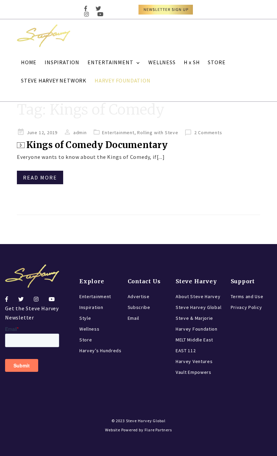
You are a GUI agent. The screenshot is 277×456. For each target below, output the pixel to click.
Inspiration (91, 307)
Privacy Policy (246, 307)
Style (85, 318)
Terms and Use (247, 296)
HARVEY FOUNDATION (123, 80)
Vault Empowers (193, 372)
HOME (28, 62)
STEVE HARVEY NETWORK (53, 80)
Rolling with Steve (157, 132)
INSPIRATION (62, 62)
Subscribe (139, 307)
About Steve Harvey (198, 296)
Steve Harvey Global (198, 307)
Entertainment (118, 132)
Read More (40, 177)
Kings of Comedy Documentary (97, 144)
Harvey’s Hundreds (100, 350)
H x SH (192, 62)
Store (85, 340)
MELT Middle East (194, 340)
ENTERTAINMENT (110, 62)
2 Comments (208, 132)
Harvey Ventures (194, 361)
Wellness (89, 329)
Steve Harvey (196, 281)
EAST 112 (186, 350)
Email (134, 318)
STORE (216, 62)
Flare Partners (158, 429)
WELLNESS (161, 62)
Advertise (139, 296)
